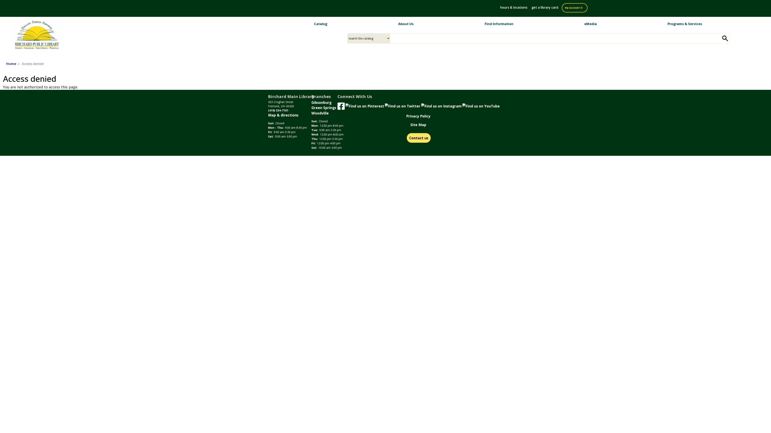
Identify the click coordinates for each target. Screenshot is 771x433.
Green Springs (323, 107)
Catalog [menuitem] (320, 23)
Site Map (418, 124)
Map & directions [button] (283, 115)
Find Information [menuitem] (499, 23)
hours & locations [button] (513, 7)
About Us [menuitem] (406, 23)
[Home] (37, 36)
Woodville (320, 113)
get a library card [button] (544, 7)
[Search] (725, 38)
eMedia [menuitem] (590, 23)
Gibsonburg (321, 102)
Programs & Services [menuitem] (685, 23)
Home (11, 63)
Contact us (418, 138)
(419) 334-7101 (278, 110)
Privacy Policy (418, 116)
